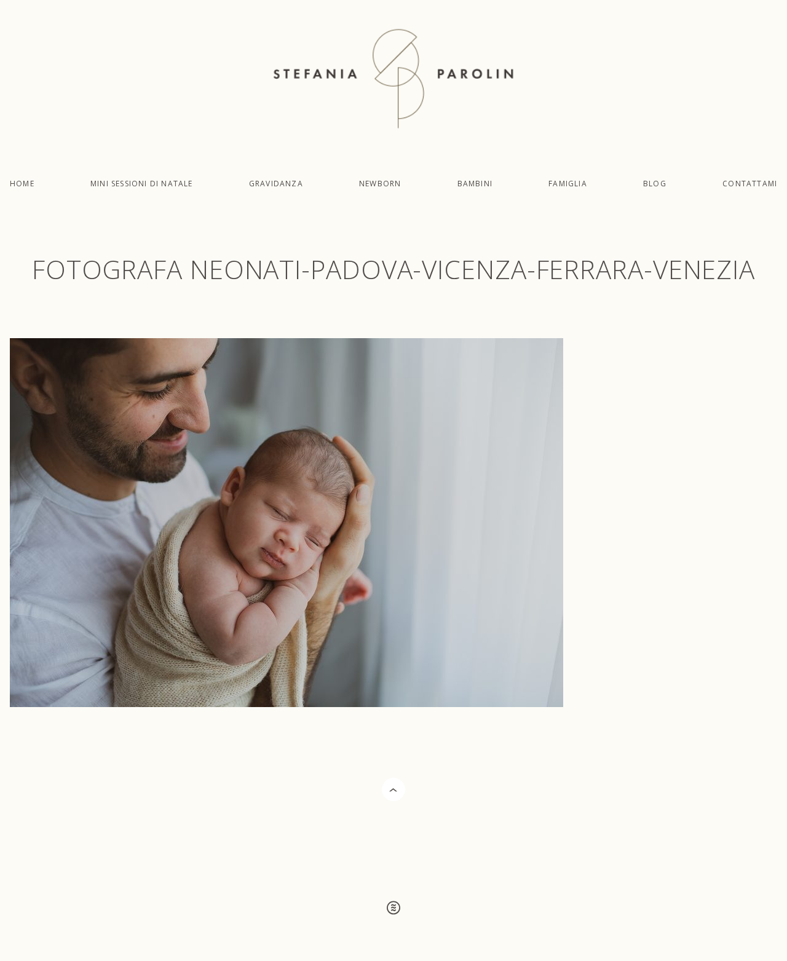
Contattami (749, 183)
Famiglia (567, 183)
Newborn (380, 183)
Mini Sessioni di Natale (141, 183)
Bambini (474, 183)
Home (22, 183)
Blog (654, 183)
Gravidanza (276, 183)
